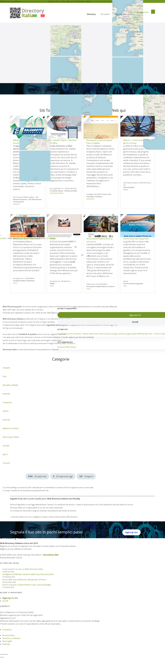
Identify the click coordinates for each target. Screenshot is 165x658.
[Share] (3, 654)
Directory (91, 14)
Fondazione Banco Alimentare (24, 281)
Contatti (145, 12)
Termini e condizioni (11, 638)
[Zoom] (7, 654)
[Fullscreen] (5, 654)
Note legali (7, 641)
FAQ (135, 12)
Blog (139, 12)
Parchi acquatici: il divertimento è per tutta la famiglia (26, 584)
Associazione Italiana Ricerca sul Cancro (100, 286)
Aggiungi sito (120, 14)
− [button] (1, 235)
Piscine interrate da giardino (133, 283)
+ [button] (0, 235)
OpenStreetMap (26, 238)
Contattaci (7, 629)
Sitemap (6, 644)
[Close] (1, 654)
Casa (125, 286)
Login (131, 12)
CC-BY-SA (51, 238)
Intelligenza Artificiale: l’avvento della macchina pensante (28, 574)
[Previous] (1, 657)
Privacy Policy (8, 635)
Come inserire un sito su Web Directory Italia (22, 569)
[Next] (3, 657)
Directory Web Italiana (66, 347)
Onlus (15, 283)
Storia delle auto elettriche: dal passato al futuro (24, 579)
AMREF (52, 283)
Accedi (5, 601)
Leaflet (3, 238)
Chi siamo (105, 14)
